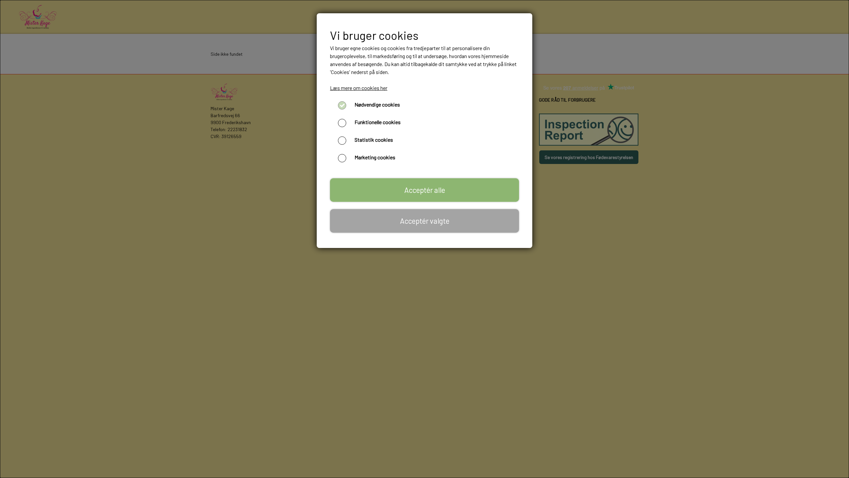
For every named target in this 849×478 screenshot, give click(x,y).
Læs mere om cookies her (358, 88)
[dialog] (424, 239)
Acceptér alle (424, 190)
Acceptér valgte (424, 220)
